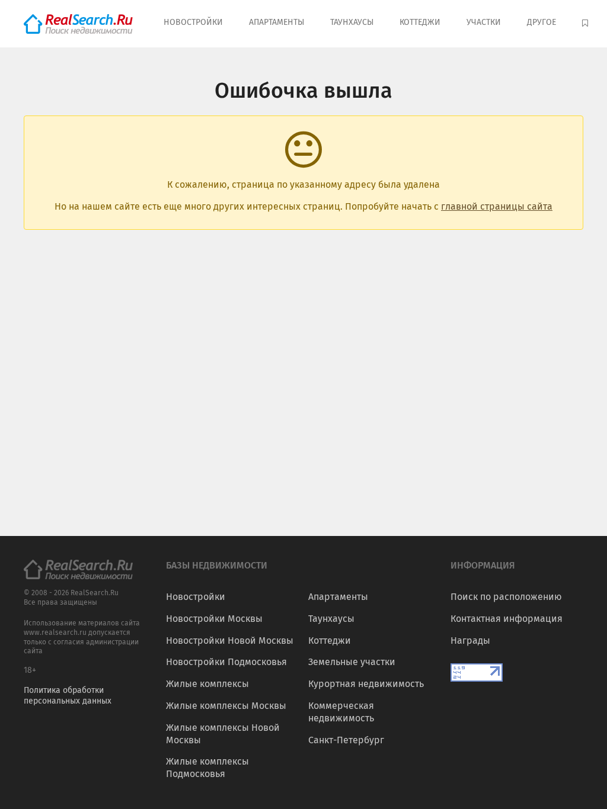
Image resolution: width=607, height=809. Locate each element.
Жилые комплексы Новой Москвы (223, 734)
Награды (470, 640)
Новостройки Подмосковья (226, 661)
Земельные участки (351, 661)
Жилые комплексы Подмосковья (207, 767)
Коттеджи (420, 22)
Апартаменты (276, 22)
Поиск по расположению (506, 596)
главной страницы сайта (496, 206)
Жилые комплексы (207, 683)
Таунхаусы (351, 22)
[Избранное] (586, 23)
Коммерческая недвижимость (341, 712)
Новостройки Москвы (214, 618)
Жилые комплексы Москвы (226, 705)
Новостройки (193, 22)
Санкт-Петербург (346, 740)
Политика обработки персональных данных (67, 695)
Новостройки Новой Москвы (229, 640)
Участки (484, 22)
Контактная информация (507, 618)
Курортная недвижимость (366, 683)
